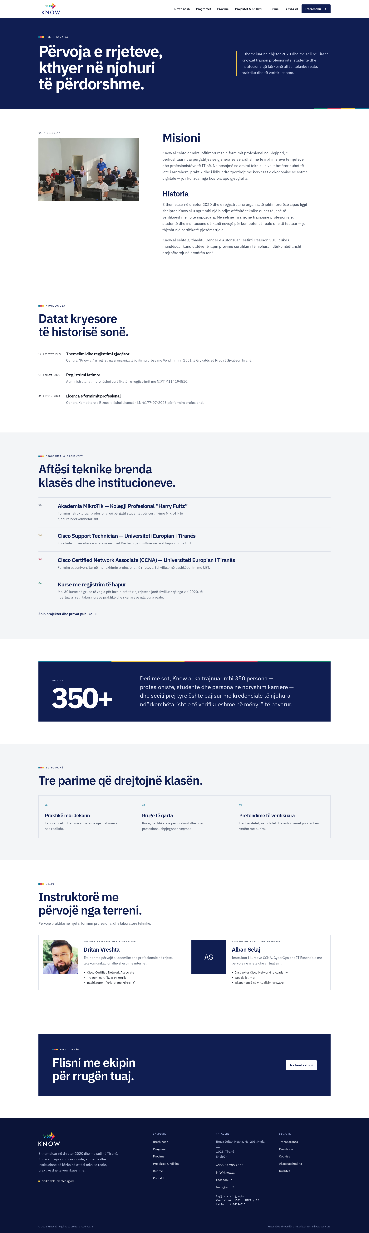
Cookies (284, 1156)
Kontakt (158, 1178)
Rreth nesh (182, 9)
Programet (203, 9)
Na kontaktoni (301, 1065)
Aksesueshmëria (290, 1164)
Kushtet (284, 1171)
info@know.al (225, 1172)
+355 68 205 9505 (229, 1165)
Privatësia (286, 1149)
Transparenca (288, 1142)
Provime (223, 9)
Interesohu (313, 9)
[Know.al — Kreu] (50, 9)
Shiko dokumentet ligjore (58, 1181)
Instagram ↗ (225, 1187)
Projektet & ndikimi (248, 9)
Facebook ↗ (224, 1180)
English (292, 8)
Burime (273, 9)
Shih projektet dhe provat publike (67, 614)
